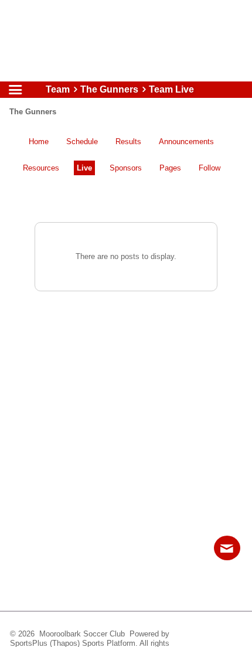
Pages (170, 168)
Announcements (186, 141)
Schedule (82, 141)
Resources (41, 168)
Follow (209, 168)
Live (84, 168)
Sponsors (126, 168)
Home (39, 141)
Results (128, 141)
